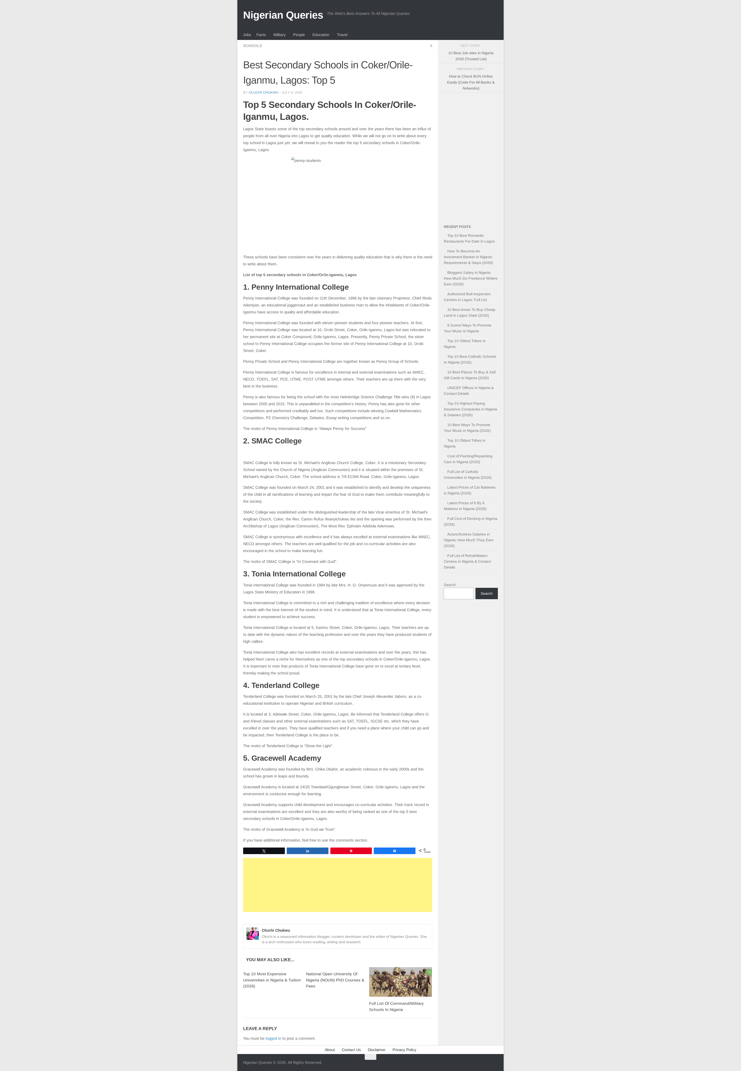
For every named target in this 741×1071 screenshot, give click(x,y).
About (330, 1050)
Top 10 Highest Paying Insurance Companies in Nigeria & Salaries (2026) (470, 409)
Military (279, 35)
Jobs (247, 35)
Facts (261, 35)
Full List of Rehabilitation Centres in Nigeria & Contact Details (467, 561)
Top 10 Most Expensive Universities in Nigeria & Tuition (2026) (272, 980)
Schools (252, 46)
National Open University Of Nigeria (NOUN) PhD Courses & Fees (335, 980)
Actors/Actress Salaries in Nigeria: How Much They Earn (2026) (469, 540)
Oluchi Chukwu (263, 92)
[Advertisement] (337, 885)
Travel (342, 35)
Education (320, 35)
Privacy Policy (404, 1050)
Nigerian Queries (283, 15)
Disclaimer (377, 1050)
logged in (273, 1038)
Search (450, 585)
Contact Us (351, 1050)
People (299, 35)
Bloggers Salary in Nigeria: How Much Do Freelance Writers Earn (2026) (471, 278)
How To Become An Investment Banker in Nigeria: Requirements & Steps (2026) (468, 257)
